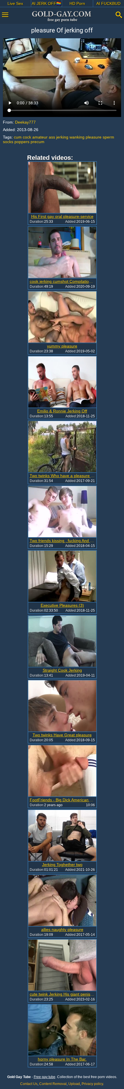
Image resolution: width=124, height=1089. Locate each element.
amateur (40, 137)
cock (27, 137)
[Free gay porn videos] (62, 16)
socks (8, 141)
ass (52, 137)
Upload (74, 1084)
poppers (21, 141)
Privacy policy (92, 1084)
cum (18, 137)
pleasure (94, 137)
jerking (62, 137)
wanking (76, 137)
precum (37, 141)
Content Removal (53, 1084)
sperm (108, 137)
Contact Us (28, 1084)
